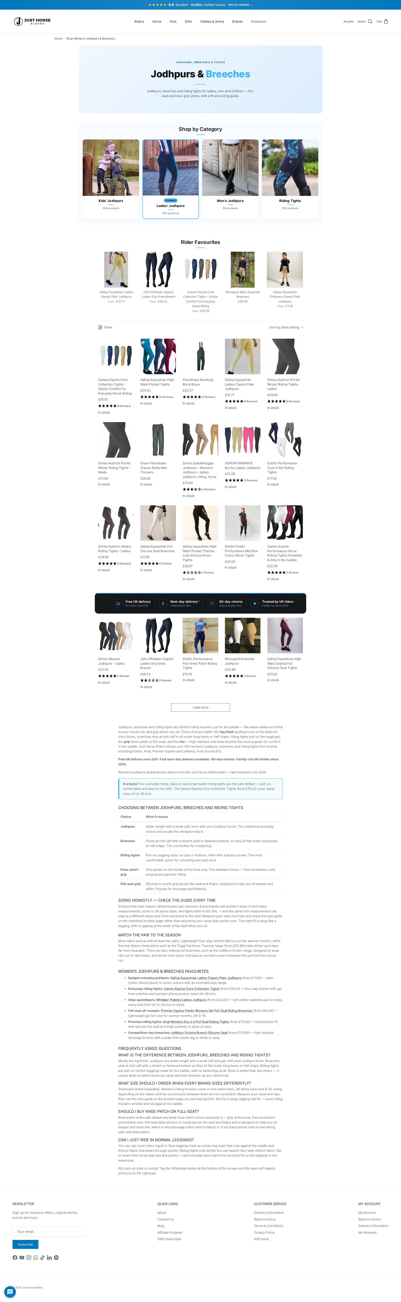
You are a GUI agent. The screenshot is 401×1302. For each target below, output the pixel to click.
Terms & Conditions (268, 1226)
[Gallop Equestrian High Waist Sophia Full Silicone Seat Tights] (285, 635)
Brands (237, 21)
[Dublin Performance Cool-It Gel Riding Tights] (285, 440)
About (161, 1213)
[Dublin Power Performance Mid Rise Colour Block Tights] (242, 523)
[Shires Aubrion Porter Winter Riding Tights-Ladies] (285, 356)
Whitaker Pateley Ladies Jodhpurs (181, 1000)
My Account (367, 1213)
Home (58, 38)
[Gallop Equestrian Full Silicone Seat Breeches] (158, 523)
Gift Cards (261, 1239)
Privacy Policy (264, 1232)
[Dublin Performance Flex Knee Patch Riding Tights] (200, 635)
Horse (156, 21)
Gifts (188, 21)
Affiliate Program (169, 1232)
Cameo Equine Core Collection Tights (192, 989)
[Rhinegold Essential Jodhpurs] (242, 635)
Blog (160, 1226)
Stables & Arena (212, 21)
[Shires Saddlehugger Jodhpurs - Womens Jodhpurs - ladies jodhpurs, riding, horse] (200, 440)
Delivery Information (269, 1213)
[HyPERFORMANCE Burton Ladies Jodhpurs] (242, 440)
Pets (173, 21)
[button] (114, 406)
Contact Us (165, 1219)
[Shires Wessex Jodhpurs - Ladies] (116, 635)
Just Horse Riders (32, 1287)
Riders (139, 21)
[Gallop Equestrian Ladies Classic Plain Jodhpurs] (242, 356)
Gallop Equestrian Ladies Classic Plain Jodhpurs (205, 978)
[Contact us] (10, 1292)
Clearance (258, 21)
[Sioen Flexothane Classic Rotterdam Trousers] (158, 440)
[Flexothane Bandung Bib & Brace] (200, 356)
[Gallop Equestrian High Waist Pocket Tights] (158, 356)
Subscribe (25, 1244)
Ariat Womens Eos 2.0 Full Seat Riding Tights (196, 1022)
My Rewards (367, 1232)
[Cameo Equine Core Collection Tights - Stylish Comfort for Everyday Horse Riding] (116, 356)
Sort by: (284, 327)
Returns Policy (264, 1219)
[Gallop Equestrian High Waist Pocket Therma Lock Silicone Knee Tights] (200, 523)
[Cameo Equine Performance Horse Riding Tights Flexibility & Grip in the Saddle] (285, 523)
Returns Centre (369, 1219)
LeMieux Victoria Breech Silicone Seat (199, 1033)
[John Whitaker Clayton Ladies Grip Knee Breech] (158, 635)
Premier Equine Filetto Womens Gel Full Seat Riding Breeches (207, 1011)
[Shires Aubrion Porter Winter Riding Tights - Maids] (116, 440)
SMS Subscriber (169, 1239)
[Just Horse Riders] (33, 21)
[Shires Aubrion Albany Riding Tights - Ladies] (116, 523)
